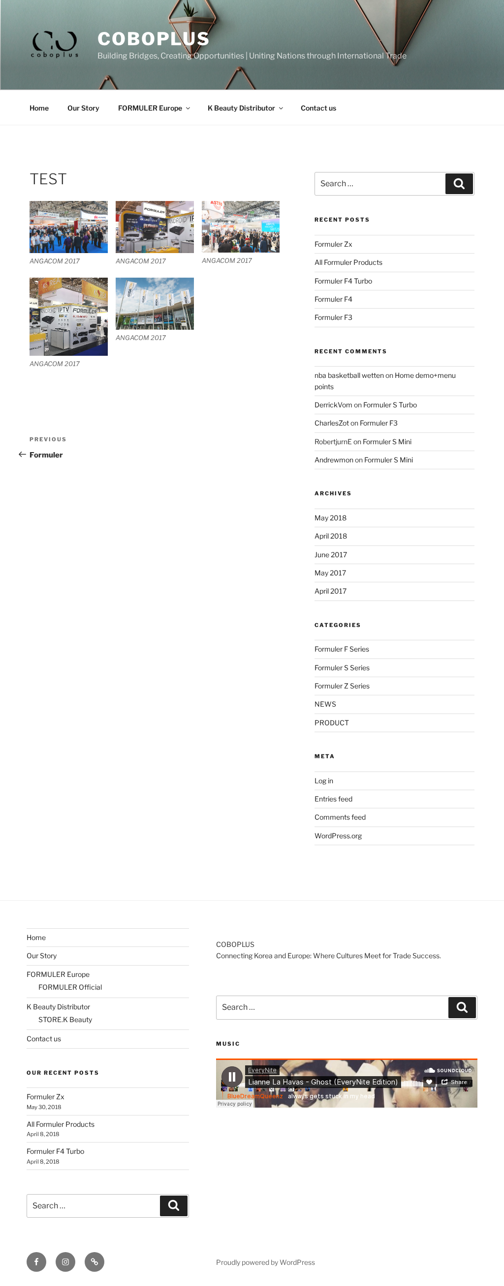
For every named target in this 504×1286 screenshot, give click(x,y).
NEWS (325, 704)
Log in (324, 780)
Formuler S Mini (387, 441)
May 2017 (330, 573)
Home (39, 108)
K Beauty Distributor (241, 108)
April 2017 (330, 591)
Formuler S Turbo (390, 404)
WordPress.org (338, 835)
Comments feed (340, 817)
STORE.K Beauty (65, 1019)
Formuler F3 (333, 317)
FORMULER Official (70, 987)
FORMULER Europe (150, 108)
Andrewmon (334, 460)
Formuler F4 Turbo (343, 281)
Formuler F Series (342, 649)
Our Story (83, 108)
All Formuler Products (348, 262)
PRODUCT (332, 722)
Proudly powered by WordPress (265, 1262)
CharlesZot (332, 423)
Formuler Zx (333, 244)
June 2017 (331, 554)
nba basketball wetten (349, 375)
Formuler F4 (333, 299)
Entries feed (333, 799)
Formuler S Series (342, 667)
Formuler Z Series (342, 686)
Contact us (318, 108)
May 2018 (330, 518)
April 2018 (331, 536)
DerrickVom (333, 404)
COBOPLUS (154, 39)
